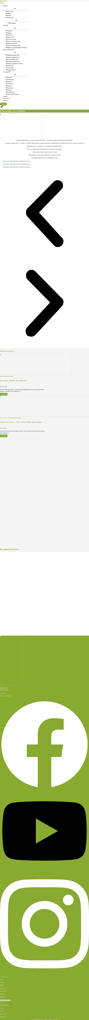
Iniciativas (9, 17)
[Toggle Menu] (15, 8)
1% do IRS (9, 81)
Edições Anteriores (11, 70)
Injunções (9, 90)
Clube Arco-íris (10, 37)
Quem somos (10, 11)
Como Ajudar (4, 988)
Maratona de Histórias (12, 43)
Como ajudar (6, 72)
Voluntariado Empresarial (13, 94)
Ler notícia (3, 394)
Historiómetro (10, 65)
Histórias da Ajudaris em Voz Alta (14, 63)
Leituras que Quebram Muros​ (14, 45)
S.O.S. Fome (10, 35)
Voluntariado (10, 83)
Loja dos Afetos (6, 98)
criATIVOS (9, 31)
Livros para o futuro (11, 39)
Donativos (9, 77)
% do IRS (2, 994)
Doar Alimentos (10, 92)
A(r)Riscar (9, 33)
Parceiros (9, 15)
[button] (6, 6)
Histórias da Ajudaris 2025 (13, 57)
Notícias (1, 985)
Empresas (9, 86)
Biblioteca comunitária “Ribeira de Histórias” (17, 47)
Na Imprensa (13, 23)
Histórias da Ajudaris (7, 49)
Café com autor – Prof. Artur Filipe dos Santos (21, 422)
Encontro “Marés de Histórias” (13, 380)
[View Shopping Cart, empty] (1, 106)
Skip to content (3, 1)
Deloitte (19, 143)
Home (4, 6)
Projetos (4, 25)
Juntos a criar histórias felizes (14, 41)
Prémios (9, 13)
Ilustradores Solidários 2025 (13, 61)
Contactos (5, 100)
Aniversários (10, 88)
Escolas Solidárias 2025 (12, 59)
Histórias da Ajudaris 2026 (13, 55)
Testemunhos (10, 67)
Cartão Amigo (10, 79)
